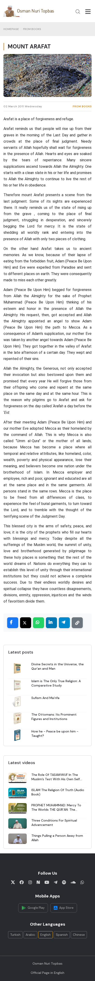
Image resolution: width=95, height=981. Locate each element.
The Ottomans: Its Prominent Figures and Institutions (54, 716)
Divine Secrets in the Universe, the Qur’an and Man (57, 666)
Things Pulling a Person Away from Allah (57, 838)
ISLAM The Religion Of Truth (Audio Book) (57, 792)
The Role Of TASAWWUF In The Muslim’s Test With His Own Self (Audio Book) (55, 777)
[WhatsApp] (82, 882)
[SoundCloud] (73, 882)
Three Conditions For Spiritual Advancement (54, 822)
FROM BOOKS (32, 29)
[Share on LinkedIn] (51, 622)
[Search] (78, 12)
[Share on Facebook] (12, 622)
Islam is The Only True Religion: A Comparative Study (56, 683)
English (45, 935)
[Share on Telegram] (64, 622)
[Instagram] (30, 882)
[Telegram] (55, 882)
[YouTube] (47, 882)
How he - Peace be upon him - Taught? (54, 733)
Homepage (11, 29)
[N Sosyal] (38, 882)
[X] (13, 882)
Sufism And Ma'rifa (45, 698)
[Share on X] (25, 622)
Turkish (15, 935)
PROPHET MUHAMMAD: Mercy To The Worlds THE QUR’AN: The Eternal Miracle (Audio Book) (56, 807)
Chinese (79, 935)
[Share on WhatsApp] (38, 622)
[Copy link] (77, 622)
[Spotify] (64, 882)
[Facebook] (22, 882)
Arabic (30, 935)
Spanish (62, 935)
